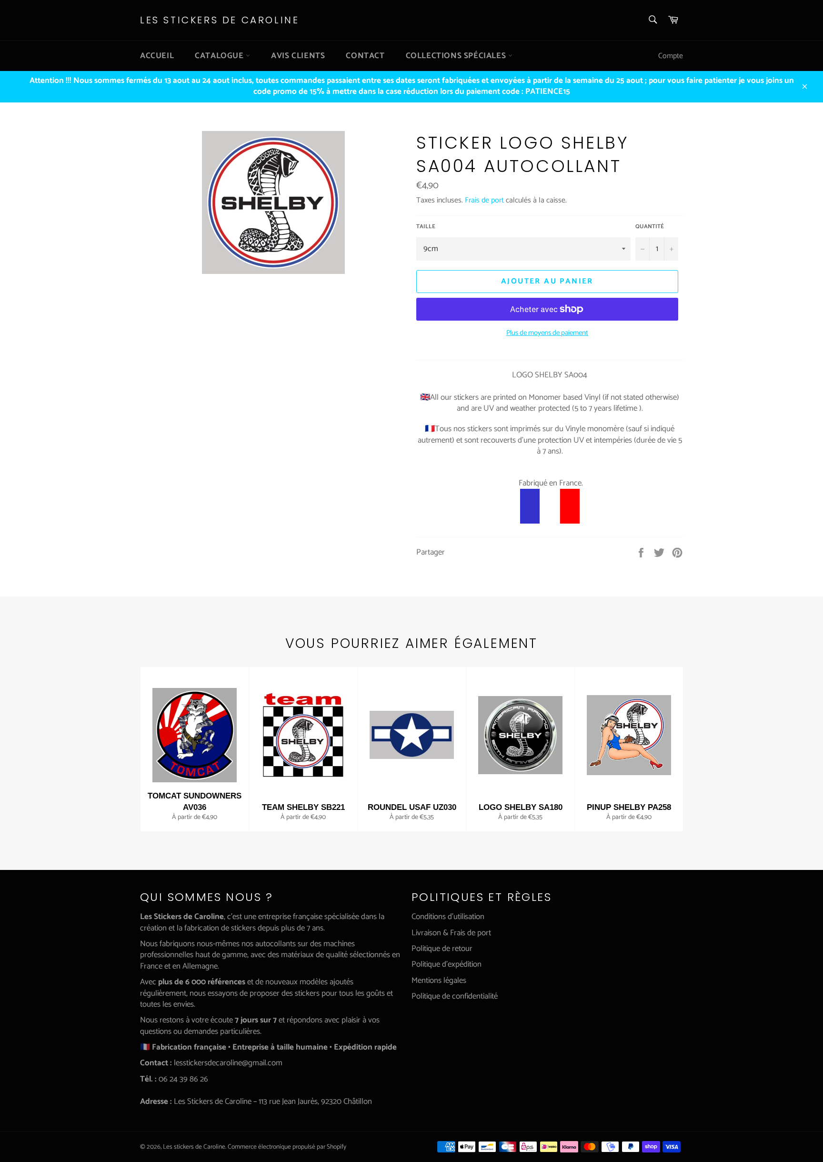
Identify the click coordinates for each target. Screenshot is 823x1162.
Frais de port (484, 200)
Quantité (649, 227)
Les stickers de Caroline (219, 20)
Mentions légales (439, 980)
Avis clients (298, 55)
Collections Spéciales (457, 55)
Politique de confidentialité (455, 996)
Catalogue (220, 55)
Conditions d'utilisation (448, 916)
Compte (670, 56)
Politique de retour (442, 948)
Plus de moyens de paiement (547, 333)
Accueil (157, 55)
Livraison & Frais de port (451, 933)
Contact (365, 55)
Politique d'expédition (447, 964)
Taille (425, 227)
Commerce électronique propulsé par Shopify (287, 1147)
